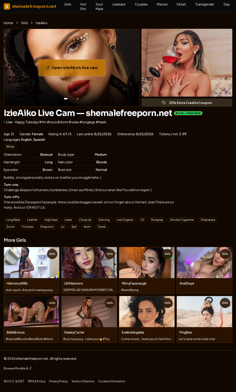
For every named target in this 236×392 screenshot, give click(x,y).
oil (142, 220)
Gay (227, 4)
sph (74, 226)
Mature (162, 4)
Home (8, 23)
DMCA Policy (36, 381)
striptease (208, 220)
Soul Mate (99, 6)
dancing (104, 220)
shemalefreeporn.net (31, 6)
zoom (10, 226)
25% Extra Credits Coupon (192, 104)
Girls (67, 4)
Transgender (204, 4)
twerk (101, 226)
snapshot (47, 226)
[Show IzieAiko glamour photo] (78, 99)
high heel (51, 220)
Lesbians (119, 4)
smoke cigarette (182, 220)
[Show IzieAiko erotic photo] (66, 99)
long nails (13, 220)
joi (63, 226)
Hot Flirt (83, 6)
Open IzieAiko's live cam (78, 69)
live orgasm (125, 220)
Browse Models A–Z (17, 368)
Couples (141, 4)
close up (85, 220)
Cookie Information (111, 381)
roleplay (157, 220)
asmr (87, 226)
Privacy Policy (58, 381)
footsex (27, 226)
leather (32, 220)
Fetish (181, 4)
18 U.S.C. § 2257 (14, 381)
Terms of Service (82, 381)
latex (68, 220)
